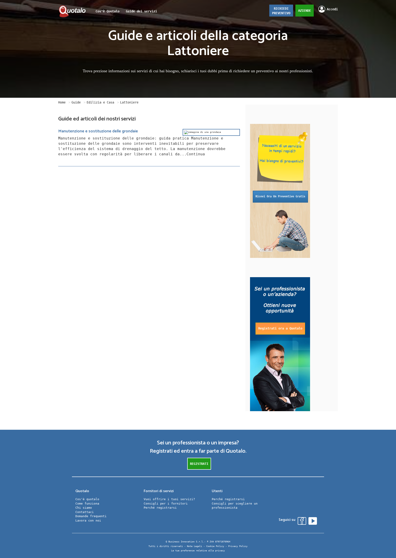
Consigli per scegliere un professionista (235, 506)
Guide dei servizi (141, 11)
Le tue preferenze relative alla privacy (198, 550)
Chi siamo (83, 507)
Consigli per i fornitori (166, 503)
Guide (76, 102)
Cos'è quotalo (87, 499)
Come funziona (87, 503)
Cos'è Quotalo (107, 11)
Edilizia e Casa (100, 102)
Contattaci (84, 512)
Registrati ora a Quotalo (280, 328)
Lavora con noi (88, 520)
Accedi (332, 9)
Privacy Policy (238, 546)
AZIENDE (304, 10)
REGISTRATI (199, 464)
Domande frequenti (91, 516)
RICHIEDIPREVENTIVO (281, 11)
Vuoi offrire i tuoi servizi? (169, 499)
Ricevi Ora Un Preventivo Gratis (280, 196)
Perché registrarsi (160, 507)
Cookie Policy (215, 546)
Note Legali (194, 546)
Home (62, 102)
